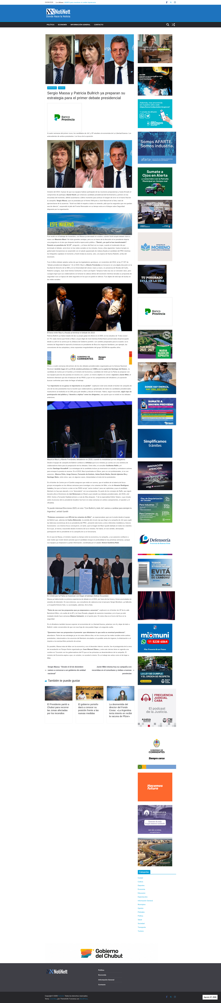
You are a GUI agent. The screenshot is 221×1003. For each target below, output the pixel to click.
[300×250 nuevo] (155, 430)
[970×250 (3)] (89, 215)
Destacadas (52, 87)
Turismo (141, 931)
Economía (62, 25)
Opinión (140, 908)
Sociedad (141, 923)
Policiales (141, 912)
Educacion (141, 893)
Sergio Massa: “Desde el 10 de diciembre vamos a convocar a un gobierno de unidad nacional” (67, 670)
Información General (80, 25)
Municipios (141, 904)
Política (50, 25)
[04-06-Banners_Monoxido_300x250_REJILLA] (155, 560)
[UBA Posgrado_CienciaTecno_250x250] (152, 266)
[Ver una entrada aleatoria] (173, 24)
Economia (141, 889)
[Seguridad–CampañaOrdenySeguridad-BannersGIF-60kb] (155, 657)
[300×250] (155, 68)
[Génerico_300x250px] (155, 36)
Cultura (140, 882)
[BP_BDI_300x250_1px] (64, 105)
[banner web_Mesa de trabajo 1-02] (157, 732)
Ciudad (140, 878)
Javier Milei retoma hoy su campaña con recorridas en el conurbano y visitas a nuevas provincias (112, 670)
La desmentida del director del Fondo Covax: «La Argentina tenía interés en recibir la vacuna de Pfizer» (120, 710)
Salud (140, 920)
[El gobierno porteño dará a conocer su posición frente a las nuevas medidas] (89, 688)
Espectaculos (142, 897)
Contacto (98, 25)
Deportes (141, 885)
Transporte (142, 927)
